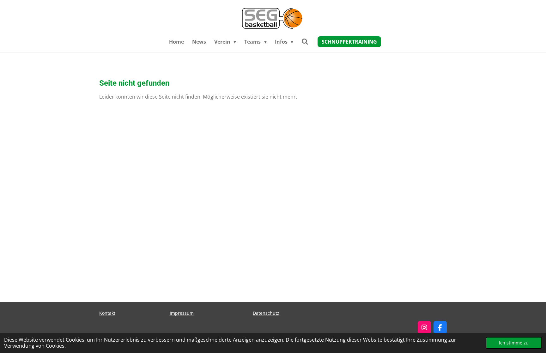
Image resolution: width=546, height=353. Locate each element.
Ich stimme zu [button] (514, 343)
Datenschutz (266, 313)
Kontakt (107, 313)
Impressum (182, 313)
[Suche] (304, 41)
